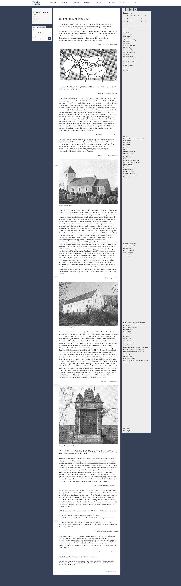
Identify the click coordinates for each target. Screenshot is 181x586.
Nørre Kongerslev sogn (110, 571)
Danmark (52, 2)
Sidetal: (35, 37)
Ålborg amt (36, 19)
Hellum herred (36, 17)
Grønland (76, 2)
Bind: (34, 30)
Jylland (35, 21)
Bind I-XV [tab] (42, 27)
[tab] (123, 9)
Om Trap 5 (111, 2)
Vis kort (98, 2)
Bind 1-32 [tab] (35, 27)
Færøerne (64, 2)
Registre (86, 2)
